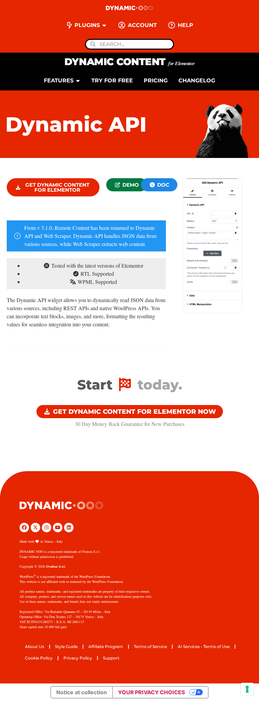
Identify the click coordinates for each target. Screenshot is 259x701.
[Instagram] (46, 527)
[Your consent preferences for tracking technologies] (247, 689)
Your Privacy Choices (151, 692)
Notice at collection (81, 692)
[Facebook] (24, 527)
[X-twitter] (35, 527)
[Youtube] (57, 527)
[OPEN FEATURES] (78, 81)
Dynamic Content (129, 62)
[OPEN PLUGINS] (104, 25)
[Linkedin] (69, 527)
